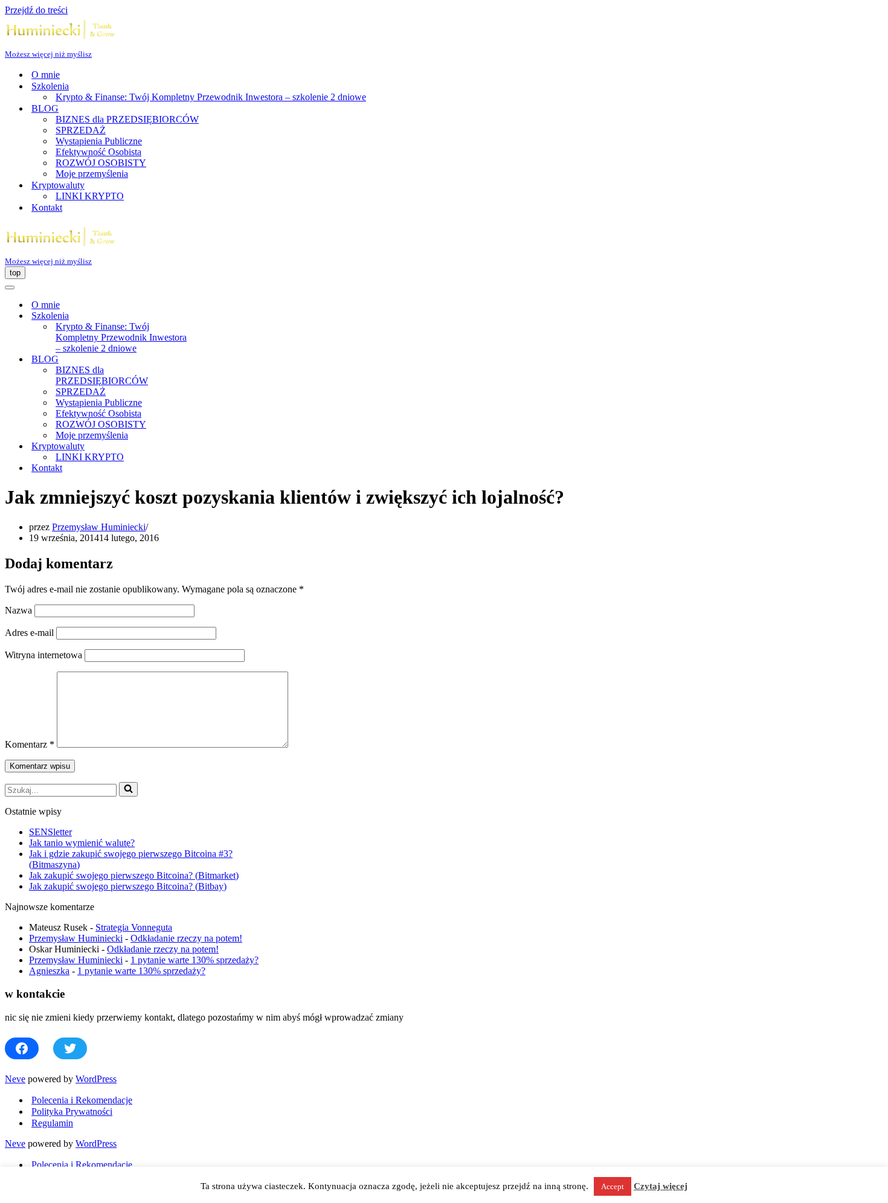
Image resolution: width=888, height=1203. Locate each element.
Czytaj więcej (660, 1186)
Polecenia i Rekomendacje (81, 1100)
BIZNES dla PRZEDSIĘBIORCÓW (127, 119)
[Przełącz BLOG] (216, 359)
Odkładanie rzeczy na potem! (186, 938)
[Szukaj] (128, 789)
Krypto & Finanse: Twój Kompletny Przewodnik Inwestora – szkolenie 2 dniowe (211, 97)
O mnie (45, 74)
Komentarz (29, 744)
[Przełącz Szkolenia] (216, 316)
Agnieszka (49, 971)
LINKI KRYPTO (90, 196)
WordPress (96, 1079)
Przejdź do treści (36, 10)
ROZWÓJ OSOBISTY (101, 163)
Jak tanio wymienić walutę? (82, 843)
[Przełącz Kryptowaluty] (216, 446)
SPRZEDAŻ (81, 130)
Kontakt (46, 207)
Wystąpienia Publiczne (99, 141)
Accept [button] (612, 1186)
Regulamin (52, 1123)
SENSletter (50, 832)
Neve (15, 1079)
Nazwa (18, 610)
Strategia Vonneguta (133, 927)
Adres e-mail (29, 632)
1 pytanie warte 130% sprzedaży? (194, 960)
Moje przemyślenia (92, 173)
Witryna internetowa (43, 655)
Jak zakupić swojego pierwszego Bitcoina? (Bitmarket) (134, 875)
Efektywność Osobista (98, 152)
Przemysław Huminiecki (99, 527)
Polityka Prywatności (71, 1111)
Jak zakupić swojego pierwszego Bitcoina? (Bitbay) (128, 886)
